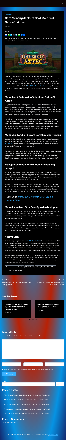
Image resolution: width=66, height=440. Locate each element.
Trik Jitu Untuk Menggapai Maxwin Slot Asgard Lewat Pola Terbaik (27, 409)
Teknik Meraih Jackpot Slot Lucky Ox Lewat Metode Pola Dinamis (27, 414)
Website (48, 364)
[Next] (61, 309)
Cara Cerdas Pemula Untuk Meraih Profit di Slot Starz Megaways (26, 404)
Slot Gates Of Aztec (34, 241)
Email (26, 364)
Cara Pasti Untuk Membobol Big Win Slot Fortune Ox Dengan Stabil (16, 306)
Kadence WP (53, 435)
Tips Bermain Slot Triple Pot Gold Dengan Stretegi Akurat (16, 282)
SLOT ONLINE (8, 14)
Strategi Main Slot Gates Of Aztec (45, 266)
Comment (7, 341)
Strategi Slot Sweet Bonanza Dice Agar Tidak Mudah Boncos (50, 282)
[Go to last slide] (4, 309)
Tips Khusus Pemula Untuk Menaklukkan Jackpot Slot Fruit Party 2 (27, 395)
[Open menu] (62, 3)
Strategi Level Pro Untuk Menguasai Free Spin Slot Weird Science (26, 400)
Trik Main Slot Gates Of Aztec (14, 270)
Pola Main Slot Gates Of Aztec (14, 266)
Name (5, 364)
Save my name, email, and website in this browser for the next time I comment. (28, 369)
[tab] (29, 319)
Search (4, 381)
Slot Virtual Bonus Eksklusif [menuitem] (36, 86)
